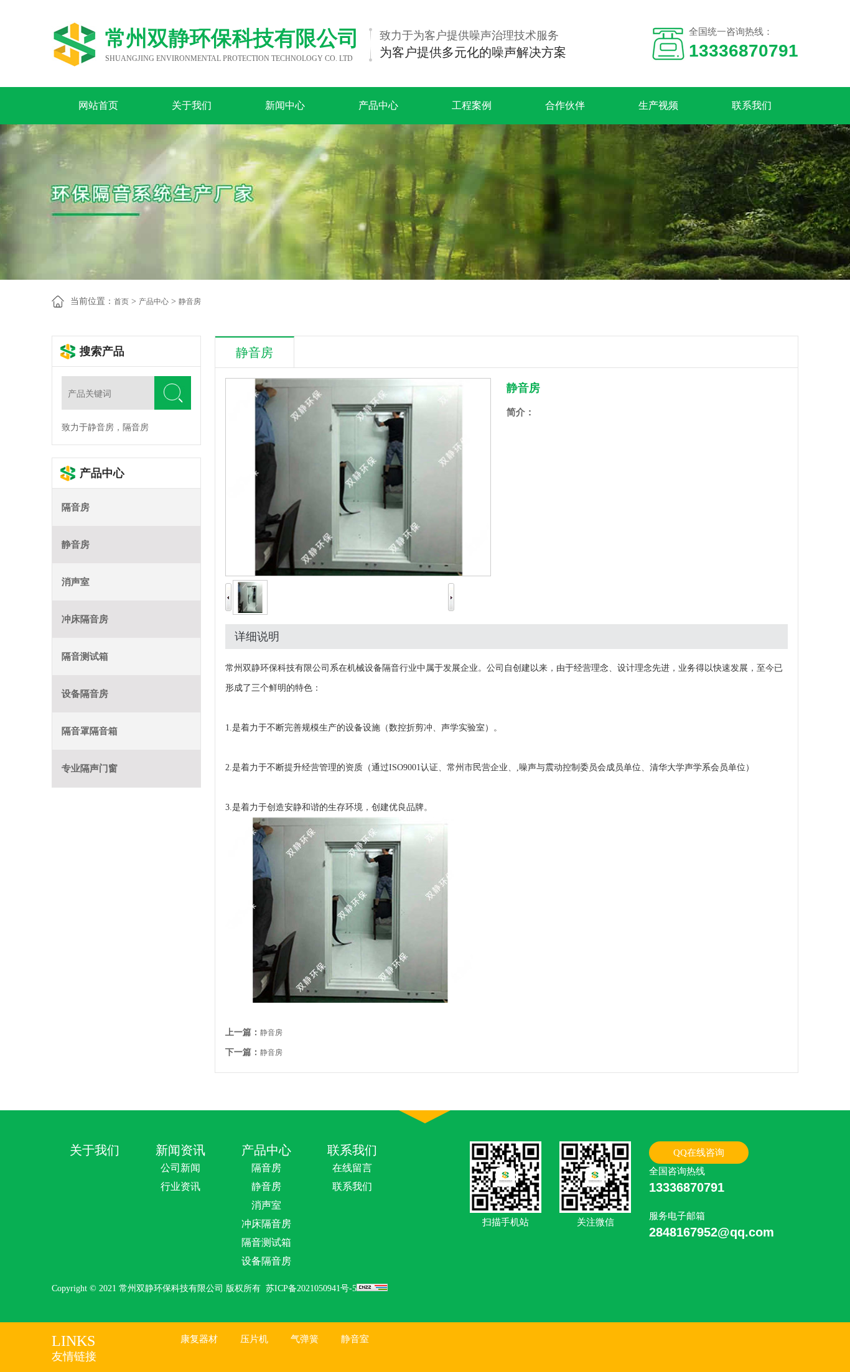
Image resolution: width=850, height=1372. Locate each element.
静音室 (355, 1339)
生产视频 (658, 105)
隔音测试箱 (85, 656)
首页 (121, 301)
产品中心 (378, 105)
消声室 (76, 582)
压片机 (254, 1339)
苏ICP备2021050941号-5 (311, 1288)
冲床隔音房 (85, 619)
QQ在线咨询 (698, 1153)
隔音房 (76, 507)
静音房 (190, 301)
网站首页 (98, 105)
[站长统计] (372, 1288)
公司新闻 (180, 1168)
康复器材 (199, 1339)
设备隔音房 (85, 694)
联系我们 (752, 105)
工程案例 (472, 105)
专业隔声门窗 (90, 768)
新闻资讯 (180, 1150)
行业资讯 (180, 1186)
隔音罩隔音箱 (90, 731)
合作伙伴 (565, 105)
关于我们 (192, 105)
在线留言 (352, 1168)
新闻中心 (285, 105)
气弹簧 (305, 1339)
